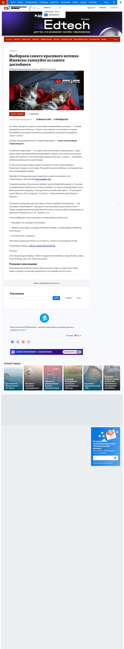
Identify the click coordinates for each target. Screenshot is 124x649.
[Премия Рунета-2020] (33, 7)
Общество (54, 2)
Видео (20, 2)
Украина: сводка (46, 39)
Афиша (103, 39)
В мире (75, 2)
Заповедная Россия (80, 39)
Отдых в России (66, 39)
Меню (3, 2)
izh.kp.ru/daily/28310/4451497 (42, 245)
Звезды (83, 2)
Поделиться (34, 114)
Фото (13, 2)
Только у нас (26, 39)
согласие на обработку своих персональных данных (103, 462)
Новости (17, 39)
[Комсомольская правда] (15, 8)
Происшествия (94, 39)
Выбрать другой (54, 14)
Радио (92, 8)
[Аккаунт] (120, 2)
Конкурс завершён (17, 114)
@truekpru (21, 329)
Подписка (114, 8)
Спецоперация (31, 2)
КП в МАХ (56, 39)
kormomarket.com (43, 179)
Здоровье (92, 2)
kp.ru (79, 336)
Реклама (102, 8)
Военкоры (35, 39)
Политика (44, 2)
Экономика (65, 2)
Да (46, 14)
